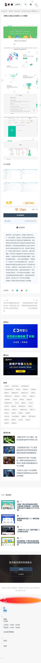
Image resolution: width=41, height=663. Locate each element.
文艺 (31, 403)
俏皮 (18, 389)
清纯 (14, 409)
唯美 (16, 396)
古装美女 (24, 392)
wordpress (8, 389)
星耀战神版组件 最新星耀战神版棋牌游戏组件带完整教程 (30, 305)
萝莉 (6, 419)
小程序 (7, 399)
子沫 (21, 501)
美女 (6, 416)
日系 (6, 406)
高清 (14, 423)
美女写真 (15, 416)
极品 (14, 406)
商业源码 (17, 11)
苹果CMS (32, 416)
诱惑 (14, 419)
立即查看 (21, 574)
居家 (22, 399)
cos (6, 386)
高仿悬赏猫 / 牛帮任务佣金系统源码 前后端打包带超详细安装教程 (28, 543)
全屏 (5, 646)
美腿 (24, 416)
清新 (6, 409)
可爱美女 (8, 396)
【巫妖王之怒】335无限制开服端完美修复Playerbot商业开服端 (27, 473)
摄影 (24, 403)
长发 (28, 419)
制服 (6, 392)
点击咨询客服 (8, 632)
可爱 (33, 392)
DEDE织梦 (25, 386)
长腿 (6, 423)
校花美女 (22, 406)
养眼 (25, 389)
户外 (16, 403)
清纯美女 (23, 409)
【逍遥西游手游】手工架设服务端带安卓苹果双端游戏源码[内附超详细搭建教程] (27, 450)
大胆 (24, 396)
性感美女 (8, 403)
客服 (11, 625)
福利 (21, 413)
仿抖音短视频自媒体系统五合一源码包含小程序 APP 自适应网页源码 (11, 307)
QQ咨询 (21, 227)
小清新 (32, 396)
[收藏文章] (12, 290)
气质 (30, 406)
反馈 (5, 641)
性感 (29, 399)
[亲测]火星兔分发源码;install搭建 (21, 280)
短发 (14, 413)
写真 (33, 389)
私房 (28, 413)
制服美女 (15, 392)
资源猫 (11, 11)
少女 (15, 399)
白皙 (6, 413)
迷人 (21, 419)
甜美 (32, 409)
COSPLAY (15, 386)
